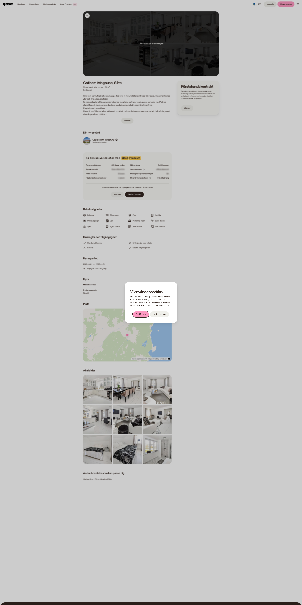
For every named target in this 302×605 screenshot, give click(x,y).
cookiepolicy (164, 305)
